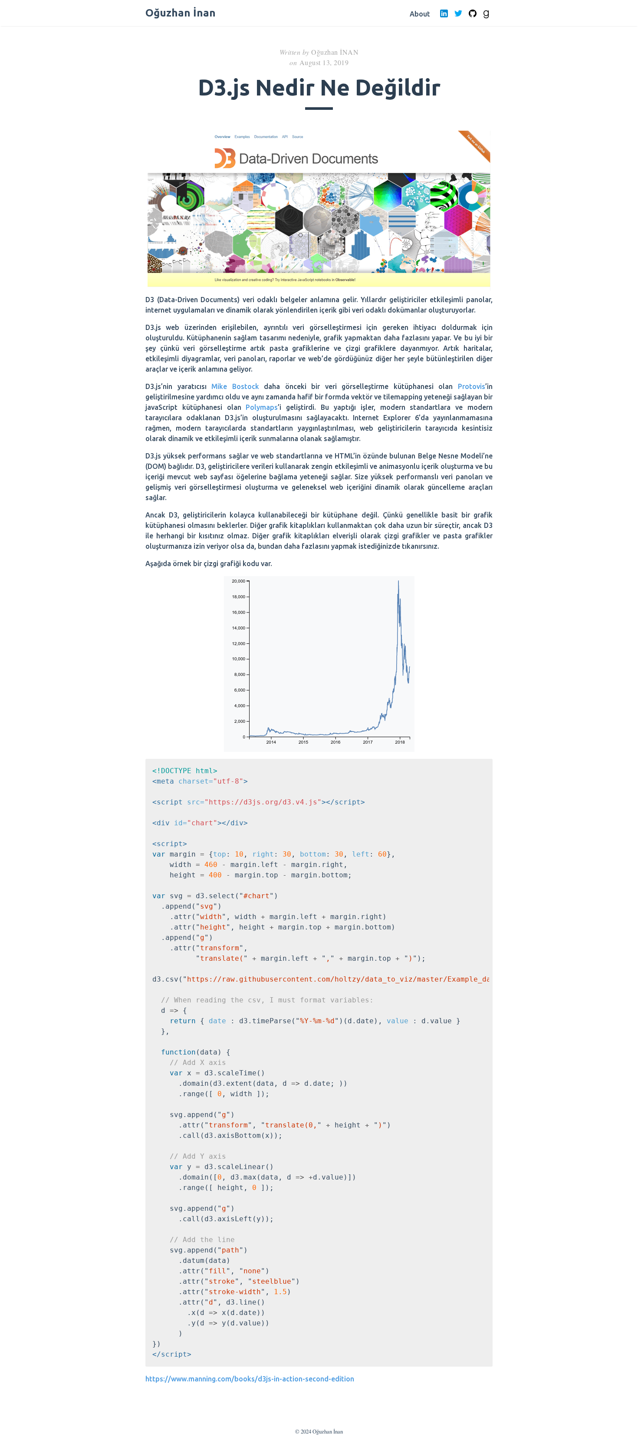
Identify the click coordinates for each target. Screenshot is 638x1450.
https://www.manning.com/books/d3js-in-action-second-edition (249, 1379)
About (420, 14)
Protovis (471, 386)
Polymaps (262, 407)
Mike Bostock (235, 386)
